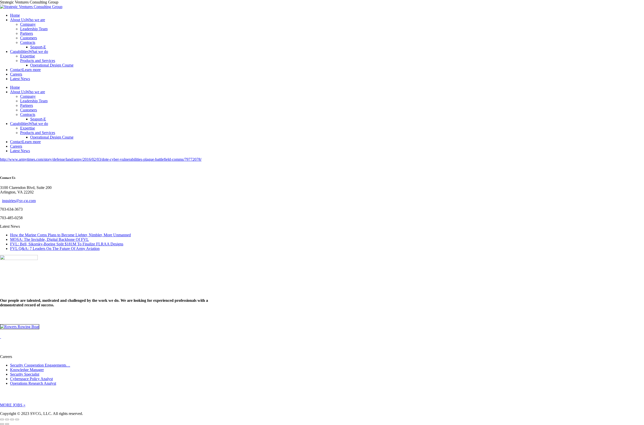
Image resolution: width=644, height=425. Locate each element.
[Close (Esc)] (2, 419)
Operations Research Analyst (33, 383)
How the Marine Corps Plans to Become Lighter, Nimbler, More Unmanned (70, 235)
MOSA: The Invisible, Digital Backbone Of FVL (49, 239)
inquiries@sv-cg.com (19, 201)
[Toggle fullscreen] (12, 419)
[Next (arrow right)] (7, 424)
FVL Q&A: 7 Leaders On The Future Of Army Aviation (55, 248)
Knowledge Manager (27, 370)
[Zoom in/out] (17, 419)
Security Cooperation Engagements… (40, 365)
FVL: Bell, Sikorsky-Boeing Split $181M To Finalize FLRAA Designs (66, 244)
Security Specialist (24, 374)
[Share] (7, 419)
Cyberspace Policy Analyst (31, 379)
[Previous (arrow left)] (2, 424)
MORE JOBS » (12, 405)
